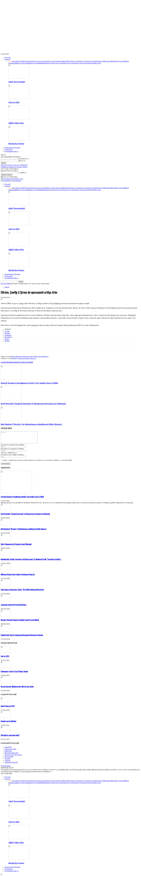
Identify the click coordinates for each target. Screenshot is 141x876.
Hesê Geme (84, 61)
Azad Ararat (40, 61)
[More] (31, 347)
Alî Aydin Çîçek (17, 61)
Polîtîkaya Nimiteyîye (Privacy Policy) (14, 167)
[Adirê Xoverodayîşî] (18, 78)
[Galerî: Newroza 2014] (5, 702)
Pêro (10, 61)
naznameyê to (24, 159)
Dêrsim (7, 333)
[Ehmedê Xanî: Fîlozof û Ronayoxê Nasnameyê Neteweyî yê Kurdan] (5, 631)
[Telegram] (24, 347)
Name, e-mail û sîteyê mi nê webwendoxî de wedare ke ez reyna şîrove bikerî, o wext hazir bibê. (37, 460)
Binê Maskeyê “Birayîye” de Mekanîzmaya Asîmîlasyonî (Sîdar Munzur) (31, 424)
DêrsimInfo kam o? (12, 151)
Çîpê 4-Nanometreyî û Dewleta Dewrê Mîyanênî (16, 544)
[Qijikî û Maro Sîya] (18, 119)
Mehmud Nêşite (48, 63)
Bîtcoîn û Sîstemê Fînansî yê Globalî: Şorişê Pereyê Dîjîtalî (20, 620)
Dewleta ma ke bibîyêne (8, 721)
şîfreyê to (22, 161)
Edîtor (68, 61)
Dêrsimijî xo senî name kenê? (10, 735)
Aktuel (9, 284)
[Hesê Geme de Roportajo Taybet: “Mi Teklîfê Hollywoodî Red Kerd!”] (5, 585)
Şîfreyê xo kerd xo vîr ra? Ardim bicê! (14, 165)
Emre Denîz (75, 61)
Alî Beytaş (26, 61)
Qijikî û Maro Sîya (16, 123)
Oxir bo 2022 (13, 102)
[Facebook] (4, 347)
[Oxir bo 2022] (18, 98)
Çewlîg (7, 331)
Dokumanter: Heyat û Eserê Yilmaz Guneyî (14, 671)
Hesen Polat (92, 61)
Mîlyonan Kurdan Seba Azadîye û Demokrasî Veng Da (18, 574)
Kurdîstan (8, 337)
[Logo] (6, 181)
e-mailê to (22, 173)
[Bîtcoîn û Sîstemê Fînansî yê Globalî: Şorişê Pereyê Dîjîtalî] (5, 616)
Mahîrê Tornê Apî (21, 63)
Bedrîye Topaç (50, 61)
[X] (11, 347)
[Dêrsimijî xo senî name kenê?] (5, 731)
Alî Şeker (33, 61)
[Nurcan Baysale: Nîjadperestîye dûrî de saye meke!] (5, 682)
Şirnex (7, 339)
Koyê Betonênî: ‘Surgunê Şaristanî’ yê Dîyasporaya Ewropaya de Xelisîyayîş (33, 403)
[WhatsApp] (18, 347)
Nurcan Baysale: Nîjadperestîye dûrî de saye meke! (17, 686)
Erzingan (8, 335)
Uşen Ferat (69, 63)
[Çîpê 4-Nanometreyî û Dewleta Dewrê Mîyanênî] (5, 540)
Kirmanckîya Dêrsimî (12, 147)
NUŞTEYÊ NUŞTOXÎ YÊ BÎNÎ (22, 362)
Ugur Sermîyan (59, 63)
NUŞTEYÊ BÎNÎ (6, 362)
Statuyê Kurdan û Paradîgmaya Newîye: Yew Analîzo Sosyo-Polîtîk (29, 383)
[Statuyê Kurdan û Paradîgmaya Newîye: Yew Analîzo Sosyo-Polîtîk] (11, 379)
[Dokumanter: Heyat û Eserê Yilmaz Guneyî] (5, 667)
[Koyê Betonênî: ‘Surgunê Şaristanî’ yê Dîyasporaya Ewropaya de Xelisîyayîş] (11, 400)
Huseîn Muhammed (104, 61)
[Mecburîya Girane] (18, 140)
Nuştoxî (7, 59)
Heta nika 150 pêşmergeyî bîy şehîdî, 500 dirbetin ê (30, 356)
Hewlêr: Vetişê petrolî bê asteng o (23, 358)
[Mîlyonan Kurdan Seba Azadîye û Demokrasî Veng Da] (5, 570)
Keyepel (7, 57)
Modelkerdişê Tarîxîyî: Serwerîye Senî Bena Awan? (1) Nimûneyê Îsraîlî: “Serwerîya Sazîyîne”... (31, 559)
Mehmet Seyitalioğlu (35, 63)
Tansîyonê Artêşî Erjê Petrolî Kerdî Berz (13, 604)
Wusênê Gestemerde (81, 63)
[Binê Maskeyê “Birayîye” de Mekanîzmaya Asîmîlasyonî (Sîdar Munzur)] (11, 420)
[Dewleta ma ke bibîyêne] (5, 717)
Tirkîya (7, 341)
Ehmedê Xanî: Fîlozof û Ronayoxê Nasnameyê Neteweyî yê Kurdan (22, 635)
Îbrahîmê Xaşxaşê (117, 61)
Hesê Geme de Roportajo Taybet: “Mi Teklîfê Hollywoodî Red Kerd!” (22, 589)
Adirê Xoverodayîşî (16, 82)
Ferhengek (8, 149)
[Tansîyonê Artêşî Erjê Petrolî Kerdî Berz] (5, 601)
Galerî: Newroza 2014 (8, 706)
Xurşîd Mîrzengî (95, 63)
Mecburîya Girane (16, 143)
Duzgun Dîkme (61, 61)
